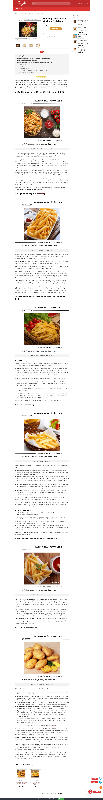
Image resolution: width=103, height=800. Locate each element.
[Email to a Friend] (49, 37)
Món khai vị (40, 13)
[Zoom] (17, 40)
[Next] (38, 28)
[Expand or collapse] (67, 56)
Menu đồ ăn (48, 8)
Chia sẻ (59, 8)
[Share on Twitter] (47, 37)
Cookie (47, 798)
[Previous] (17, 28)
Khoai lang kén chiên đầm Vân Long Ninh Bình (21, 783)
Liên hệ (63, 8)
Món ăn (54, 8)
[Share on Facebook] (44, 37)
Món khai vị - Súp (29, 13)
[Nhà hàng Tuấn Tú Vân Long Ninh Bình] (22, 3)
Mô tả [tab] (41, 51)
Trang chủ (37, 8)
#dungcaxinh (58, 793)
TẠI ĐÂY (53, 725)
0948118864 (97, 792)
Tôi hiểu (61, 798)
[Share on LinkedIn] (54, 37)
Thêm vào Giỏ (55, 28)
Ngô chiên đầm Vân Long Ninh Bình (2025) (35, 783)
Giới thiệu (42, 8)
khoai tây (41, 194)
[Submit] (69, 3)
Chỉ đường (94, 782)
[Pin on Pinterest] (52, 37)
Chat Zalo (94, 778)
